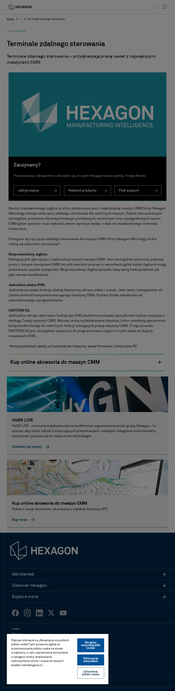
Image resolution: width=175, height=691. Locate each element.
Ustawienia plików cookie (90, 673)
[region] (57, 659)
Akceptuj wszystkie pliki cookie (90, 645)
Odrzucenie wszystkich (90, 660)
